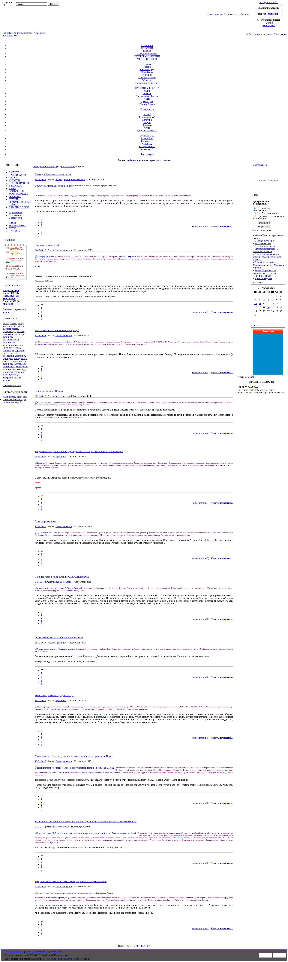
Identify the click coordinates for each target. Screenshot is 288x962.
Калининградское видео (15, 397)
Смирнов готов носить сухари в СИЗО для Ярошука (62, 576)
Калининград (147, 69)
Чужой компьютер (270, 20)
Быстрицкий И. (147, 146)
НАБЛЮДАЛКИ (17, 175)
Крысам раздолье (263, 278)
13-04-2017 (40, 761)
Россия (147, 66)
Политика (147, 120)
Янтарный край (147, 117)
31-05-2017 (40, 700)
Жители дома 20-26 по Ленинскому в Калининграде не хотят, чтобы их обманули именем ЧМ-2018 (85, 821)
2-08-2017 (40, 582)
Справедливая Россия (147, 96)
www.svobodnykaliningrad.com (61, 959)
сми (19, 369)
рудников (7, 364)
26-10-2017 (40, 456)
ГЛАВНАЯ (147, 45)
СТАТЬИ (13, 199)
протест (6, 361)
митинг (18, 345)
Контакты (56, 951)
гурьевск (19, 331)
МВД (21, 323)
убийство (7, 372)
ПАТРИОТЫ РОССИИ (147, 88)
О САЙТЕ (14, 172)
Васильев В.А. (147, 135)
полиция (20, 355)
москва (16, 347)
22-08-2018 (40, 250)
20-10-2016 (40, 886)
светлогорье (9, 366)
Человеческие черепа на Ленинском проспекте (59, 637)
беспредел (19, 326)
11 (260, 303)
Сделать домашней (215, 14)
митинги (7, 347)
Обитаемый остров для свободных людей (14, 400)
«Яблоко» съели (263, 243)
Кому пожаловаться (147, 130)
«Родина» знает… (264, 275)
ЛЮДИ (12, 223)
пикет (6, 353)
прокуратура (20, 358)
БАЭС (6, 323)
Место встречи (63, 396)
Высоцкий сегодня (264, 240)
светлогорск (20, 364)
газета (15, 329)
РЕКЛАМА (15, 196)
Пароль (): (268, 13)
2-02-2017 (40, 826)
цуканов (13, 374)
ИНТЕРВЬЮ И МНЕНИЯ (147, 56)
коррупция (8, 345)
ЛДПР (147, 99)
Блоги (59, 179)
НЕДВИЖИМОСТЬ (19, 183)
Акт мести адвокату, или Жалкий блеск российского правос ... (267, 257)
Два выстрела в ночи (45, 521)
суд (24, 369)
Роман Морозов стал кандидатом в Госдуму (264, 271)
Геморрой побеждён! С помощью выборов (265, 250)
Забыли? (272, 13)
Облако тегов (68, 166)
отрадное (19, 350)
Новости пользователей (147, 83)
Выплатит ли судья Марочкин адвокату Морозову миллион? (268, 265)
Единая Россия (147, 104)
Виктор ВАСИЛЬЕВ (74, 179)
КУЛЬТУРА (15, 180)
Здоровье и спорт (147, 77)
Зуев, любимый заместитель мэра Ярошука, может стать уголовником (70, 881)
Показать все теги (12, 385)
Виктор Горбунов (127, 256)
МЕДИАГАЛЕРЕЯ (147, 53)
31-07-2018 (40, 396)
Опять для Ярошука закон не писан (53, 174)
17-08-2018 (40, 335)
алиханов (7, 326)
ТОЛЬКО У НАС (17, 225)
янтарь (17, 377)
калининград (9, 342)
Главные (147, 64)
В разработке (147, 109)
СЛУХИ (13, 177)
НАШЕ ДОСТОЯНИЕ (16, 189)
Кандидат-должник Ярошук (49, 391)
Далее (147, 946)
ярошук (6, 380)
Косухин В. (147, 141)
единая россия (10, 334)
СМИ (147, 128)
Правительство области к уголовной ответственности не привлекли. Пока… (74, 756)
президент (8, 358)
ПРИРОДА (14, 231)
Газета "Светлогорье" (37, 951)
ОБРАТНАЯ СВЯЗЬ (19, 207)
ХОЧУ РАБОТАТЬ (18, 194)
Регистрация (268, 25)
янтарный (8, 377)
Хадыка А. (147, 143)
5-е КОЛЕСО (15, 185)
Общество (147, 80)
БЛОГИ (147, 51)
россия (22, 361)
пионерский (9, 355)
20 (268, 307)
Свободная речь (260, 165)
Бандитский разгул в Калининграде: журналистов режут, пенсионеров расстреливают (79, 451)
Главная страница (14, 951)
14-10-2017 (40, 526)
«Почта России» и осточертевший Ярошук (57, 330)
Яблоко (147, 93)
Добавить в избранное (238, 14)
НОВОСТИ (147, 48)
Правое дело (147, 101)
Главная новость (64, 250)
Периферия (147, 72)
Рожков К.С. (147, 138)
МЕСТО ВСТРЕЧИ (147, 59)
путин (15, 361)
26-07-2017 (40, 642)
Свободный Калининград (46, 166)
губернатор (8, 331)
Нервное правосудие (265, 246)
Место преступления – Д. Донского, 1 (54, 695)
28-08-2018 (40, 179)
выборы (7, 329)
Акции (147, 122)
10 (142, 946)
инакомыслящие (11, 339)
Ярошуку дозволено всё (47, 245)
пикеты (13, 353)
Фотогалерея (147, 154)
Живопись (147, 125)
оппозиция (8, 350)
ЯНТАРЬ (13, 228)
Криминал (147, 75)
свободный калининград (15, 368)
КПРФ (147, 90)
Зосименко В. (147, 149)
